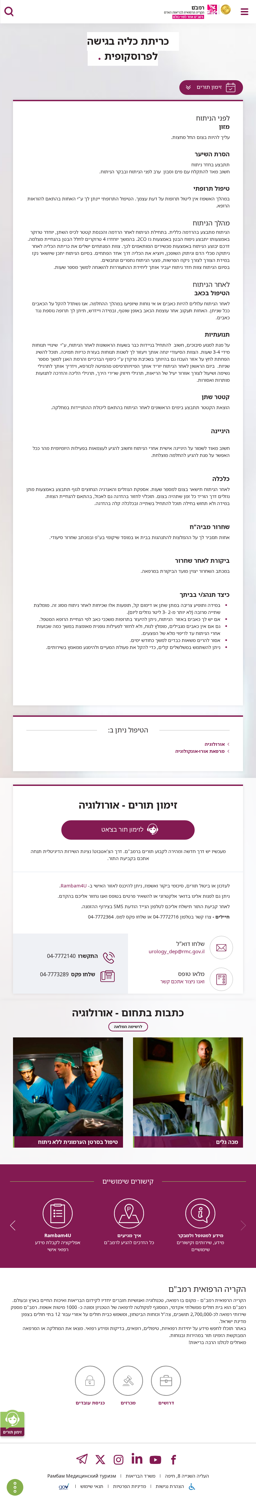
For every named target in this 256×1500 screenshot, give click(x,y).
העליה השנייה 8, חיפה (186, 1476)
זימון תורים (202, 88)
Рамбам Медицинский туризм (81, 1476)
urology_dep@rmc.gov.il (177, 947)
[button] (169, 979)
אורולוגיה (215, 744)
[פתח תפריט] (244, 11)
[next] (15, 1225)
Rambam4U (74, 885)
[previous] (241, 1225)
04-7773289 (67, 974)
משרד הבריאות (139, 1476)
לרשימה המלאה (128, 1026)
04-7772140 (72, 956)
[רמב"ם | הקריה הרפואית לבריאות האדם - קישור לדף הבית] (189, 12)
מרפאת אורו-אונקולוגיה (200, 751)
